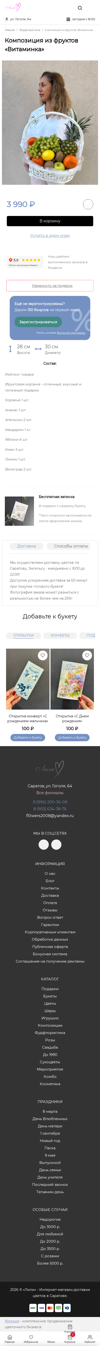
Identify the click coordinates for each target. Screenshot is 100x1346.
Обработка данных (50, 939)
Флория (12, 1321)
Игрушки (50, 1018)
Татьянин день (50, 1192)
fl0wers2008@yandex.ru (50, 815)
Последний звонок (50, 1184)
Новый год (50, 1140)
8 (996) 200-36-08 (50, 802)
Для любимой (50, 1234)
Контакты (50, 888)
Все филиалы (50, 792)
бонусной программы (71, 332)
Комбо (50, 1076)
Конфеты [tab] (60, 635)
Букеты (50, 996)
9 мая (50, 1155)
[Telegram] (58, 8)
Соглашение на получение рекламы (50, 961)
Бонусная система (50, 954)
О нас (50, 873)
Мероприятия (50, 1069)
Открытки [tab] (23, 635)
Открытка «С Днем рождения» (72, 718)
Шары (50, 1010)
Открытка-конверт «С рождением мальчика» (27, 718)
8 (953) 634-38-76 (50, 809)
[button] (88, 689)
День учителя (50, 1177)
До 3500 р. (50, 1248)
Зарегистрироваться (38, 322)
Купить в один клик (50, 235)
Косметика (50, 1084)
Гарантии (50, 924)
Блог (50, 880)
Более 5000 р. (50, 1263)
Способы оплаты (71, 546)
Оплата (50, 902)
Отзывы (50, 910)
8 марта (50, 1111)
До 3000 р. (50, 1226)
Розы (50, 1040)
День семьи (50, 1170)
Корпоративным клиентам (50, 932)
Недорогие (50, 1219)
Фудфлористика (50, 1032)
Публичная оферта (50, 946)
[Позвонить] (91, 8)
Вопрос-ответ (50, 917)
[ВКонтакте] (69, 8)
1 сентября (50, 1133)
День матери (50, 1126)
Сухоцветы (50, 1062)
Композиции (50, 1025)
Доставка (26, 546)
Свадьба (50, 1047)
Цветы (50, 1003)
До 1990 (50, 1054)
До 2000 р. (50, 1241)
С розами (50, 1256)
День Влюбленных (50, 1118)
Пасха (50, 1148)
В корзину (50, 221)
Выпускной (50, 1162)
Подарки (50, 988)
